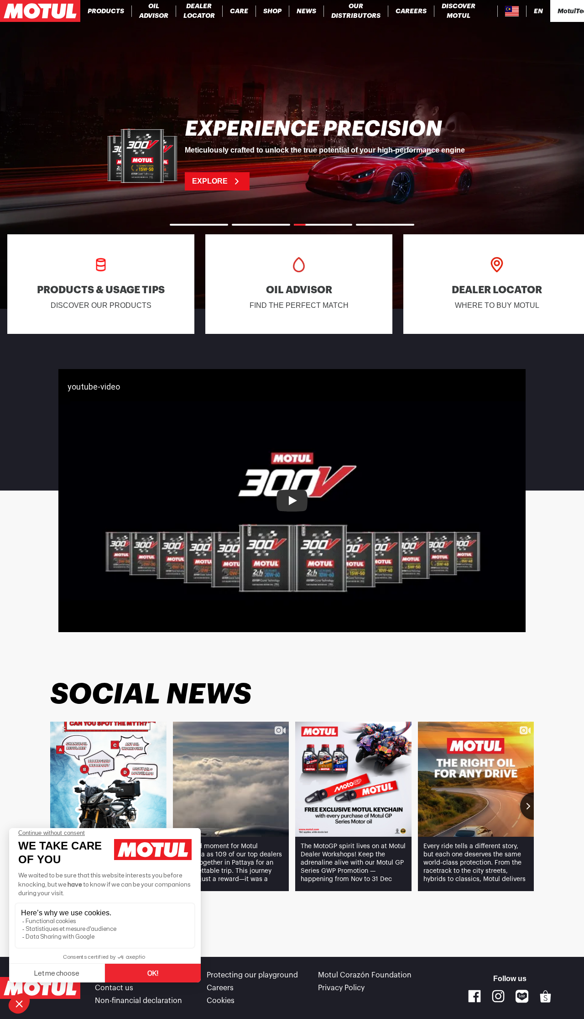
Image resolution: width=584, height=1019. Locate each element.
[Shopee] (546, 996)
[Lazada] (522, 996)
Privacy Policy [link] (341, 988)
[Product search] (490, 11)
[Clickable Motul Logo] (40, 11)
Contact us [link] (114, 988)
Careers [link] (220, 988)
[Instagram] (498, 996)
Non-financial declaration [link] (138, 1000)
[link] (239, 11)
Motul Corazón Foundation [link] (365, 975)
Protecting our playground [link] (252, 975)
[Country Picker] (512, 11)
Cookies (221, 1000)
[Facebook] (474, 996)
